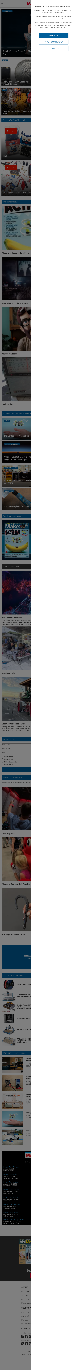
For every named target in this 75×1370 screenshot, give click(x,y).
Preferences (54, 48)
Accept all (53, 35)
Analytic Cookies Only (54, 42)
